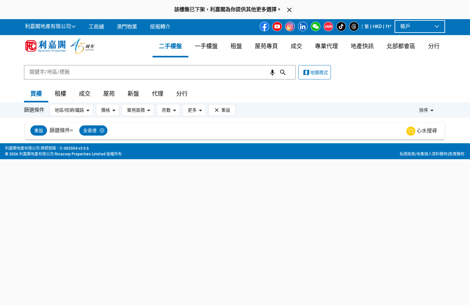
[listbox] (242, 131)
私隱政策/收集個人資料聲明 (423, 154)
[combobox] (159, 72)
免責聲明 (456, 154)
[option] (38, 130)
